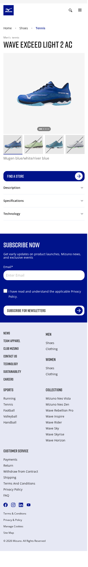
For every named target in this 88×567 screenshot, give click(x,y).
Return (8, 465)
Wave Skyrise (55, 434)
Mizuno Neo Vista (58, 398)
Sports (8, 389)
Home (7, 28)
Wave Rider (54, 422)
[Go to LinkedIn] (21, 505)
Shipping (9, 477)
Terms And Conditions (19, 483)
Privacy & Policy (12, 520)
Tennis (40, 28)
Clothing (52, 349)
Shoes (23, 28)
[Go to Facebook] (5, 505)
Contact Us (10, 356)
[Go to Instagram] (13, 505)
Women (51, 359)
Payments (10, 459)
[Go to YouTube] (28, 505)
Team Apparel (11, 341)
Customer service (15, 450)
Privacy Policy (12, 489)
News (6, 333)
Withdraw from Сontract (20, 471)
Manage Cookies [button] (13, 526)
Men (48, 334)
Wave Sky (52, 428)
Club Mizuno (11, 348)
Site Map (8, 532)
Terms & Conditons (14, 513)
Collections (54, 389)
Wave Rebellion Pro (59, 410)
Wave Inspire (55, 416)
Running (9, 398)
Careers (8, 379)
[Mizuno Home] (8, 9)
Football (9, 410)
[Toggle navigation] (79, 10)
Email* (8, 267)
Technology (10, 364)
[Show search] (70, 10)
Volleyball (10, 416)
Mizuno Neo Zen (57, 404)
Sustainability (12, 371)
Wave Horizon (55, 440)
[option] (12, 144)
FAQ (6, 495)
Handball (9, 422)
